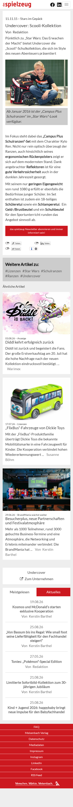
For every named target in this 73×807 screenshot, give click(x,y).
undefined (37, 243)
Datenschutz (36, 738)
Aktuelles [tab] (53, 592)
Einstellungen (36, 248)
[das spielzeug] (17, 4)
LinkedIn (36, 763)
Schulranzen (52, 271)
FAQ (36, 726)
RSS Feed (36, 775)
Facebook (37, 769)
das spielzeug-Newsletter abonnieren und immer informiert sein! (36, 231)
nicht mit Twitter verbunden (7, 249)
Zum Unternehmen (39, 579)
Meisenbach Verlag (36, 732)
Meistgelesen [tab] (19, 592)
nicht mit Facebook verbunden (7, 243)
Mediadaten (36, 745)
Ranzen (13, 276)
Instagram (36, 757)
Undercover (31, 276)
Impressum (36, 751)
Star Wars (31, 271)
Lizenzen (14, 271)
